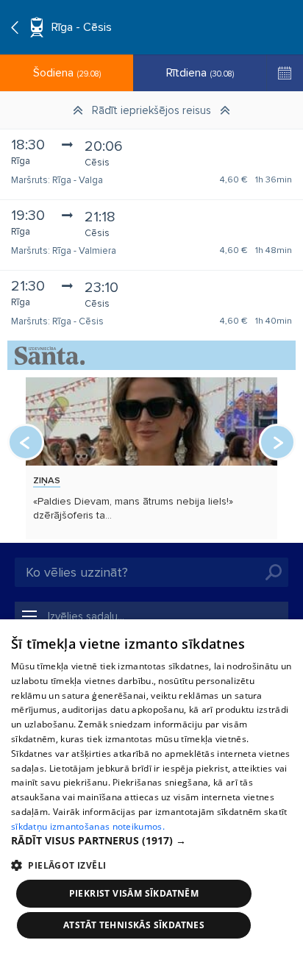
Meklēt (273, 572)
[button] (151, 840)
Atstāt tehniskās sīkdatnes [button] (133, 925)
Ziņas (46, 480)
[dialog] (151, 786)
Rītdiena (200, 72)
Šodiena (67, 72)
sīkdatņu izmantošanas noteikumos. (88, 826)
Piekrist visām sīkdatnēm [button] (134, 893)
